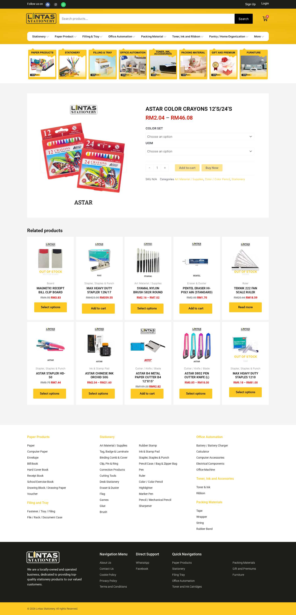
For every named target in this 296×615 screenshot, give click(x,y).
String (200, 522)
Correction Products (112, 469)
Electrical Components (210, 463)
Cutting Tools (108, 475)
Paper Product (64, 36)
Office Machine (205, 469)
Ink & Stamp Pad (149, 451)
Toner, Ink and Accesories (215, 479)
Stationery (39, 36)
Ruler (142, 475)
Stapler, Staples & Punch (154, 457)
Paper (31, 445)
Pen (141, 469)
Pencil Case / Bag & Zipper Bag (158, 463)
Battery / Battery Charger (212, 445)
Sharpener (145, 506)
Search (244, 19)
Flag (102, 493)
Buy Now (212, 168)
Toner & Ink (203, 487)
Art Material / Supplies (189, 179)
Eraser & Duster (109, 487)
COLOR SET (154, 128)
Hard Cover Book (37, 469)
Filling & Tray (90, 36)
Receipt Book (35, 475)
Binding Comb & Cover (113, 457)
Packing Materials (209, 502)
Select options (50, 307)
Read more (245, 307)
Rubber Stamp (148, 445)
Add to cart (187, 168)
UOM (149, 143)
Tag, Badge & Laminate (114, 451)
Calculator (202, 451)
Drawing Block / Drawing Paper (46, 487)
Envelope (32, 457)
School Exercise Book (40, 481)
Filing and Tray (38, 503)
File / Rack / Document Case (44, 517)
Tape (199, 510)
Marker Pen (146, 493)
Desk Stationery (109, 481)
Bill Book (32, 463)
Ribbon (200, 493)
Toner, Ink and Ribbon (186, 36)
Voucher (32, 493)
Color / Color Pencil (217, 179)
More (257, 36)
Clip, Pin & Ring (109, 463)
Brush (103, 512)
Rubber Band (204, 528)
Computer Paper (37, 451)
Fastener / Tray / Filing (41, 511)
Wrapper (201, 516)
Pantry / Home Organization (227, 36)
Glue (102, 506)
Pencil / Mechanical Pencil (155, 499)
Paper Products (38, 437)
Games (104, 499)
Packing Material (152, 36)
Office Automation (120, 36)
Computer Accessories (210, 457)
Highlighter (146, 487)
